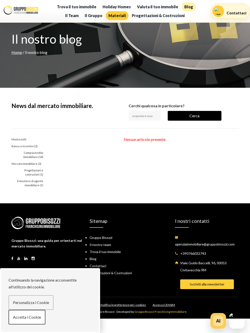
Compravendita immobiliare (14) (33, 154)
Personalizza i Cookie (31, 302)
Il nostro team (100, 245)
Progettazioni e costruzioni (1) (33, 172)
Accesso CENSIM (164, 305)
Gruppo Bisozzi (101, 237)
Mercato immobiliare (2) (26, 163)
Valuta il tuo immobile (157, 6)
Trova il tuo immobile (76, 6)
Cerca (194, 115)
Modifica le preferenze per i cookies (122, 305)
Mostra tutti (18, 139)
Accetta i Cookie (27, 317)
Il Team (72, 15)
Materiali (117, 15)
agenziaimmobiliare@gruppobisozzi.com (205, 244)
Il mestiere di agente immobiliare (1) (30, 183)
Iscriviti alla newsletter (207, 284)
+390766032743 (193, 253)
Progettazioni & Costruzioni (158, 15)
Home (16, 52)
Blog (188, 6)
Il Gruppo (93, 15)
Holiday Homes (117, 6)
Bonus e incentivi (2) (24, 146)
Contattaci (98, 266)
